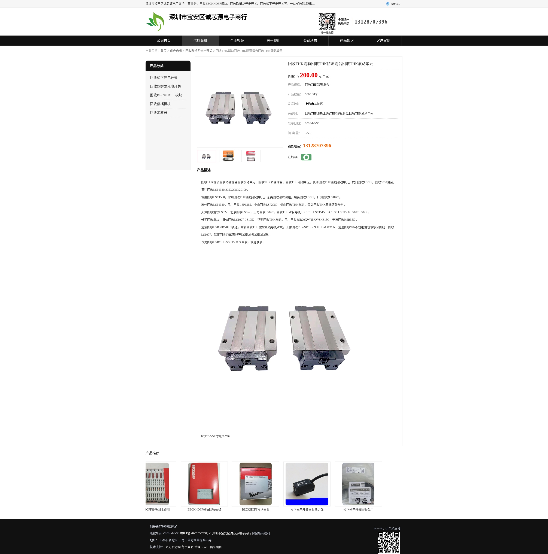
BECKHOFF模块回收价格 (171, 509)
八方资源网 (173, 547)
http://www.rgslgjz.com (215, 436)
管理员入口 (201, 547)
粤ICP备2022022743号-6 (195, 533)
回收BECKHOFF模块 (166, 95)
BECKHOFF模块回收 (223, 509)
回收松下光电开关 (163, 77)
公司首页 (164, 40)
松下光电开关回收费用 (325, 509)
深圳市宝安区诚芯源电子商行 (231, 533)
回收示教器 (158, 113)
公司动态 (310, 40)
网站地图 (216, 547)
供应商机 (200, 40)
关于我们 (273, 40)
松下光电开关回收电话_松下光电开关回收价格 (384, 509)
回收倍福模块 (160, 104)
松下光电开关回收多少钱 (274, 509)
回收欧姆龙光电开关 (198, 50)
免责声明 (188, 547)
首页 (164, 50)
